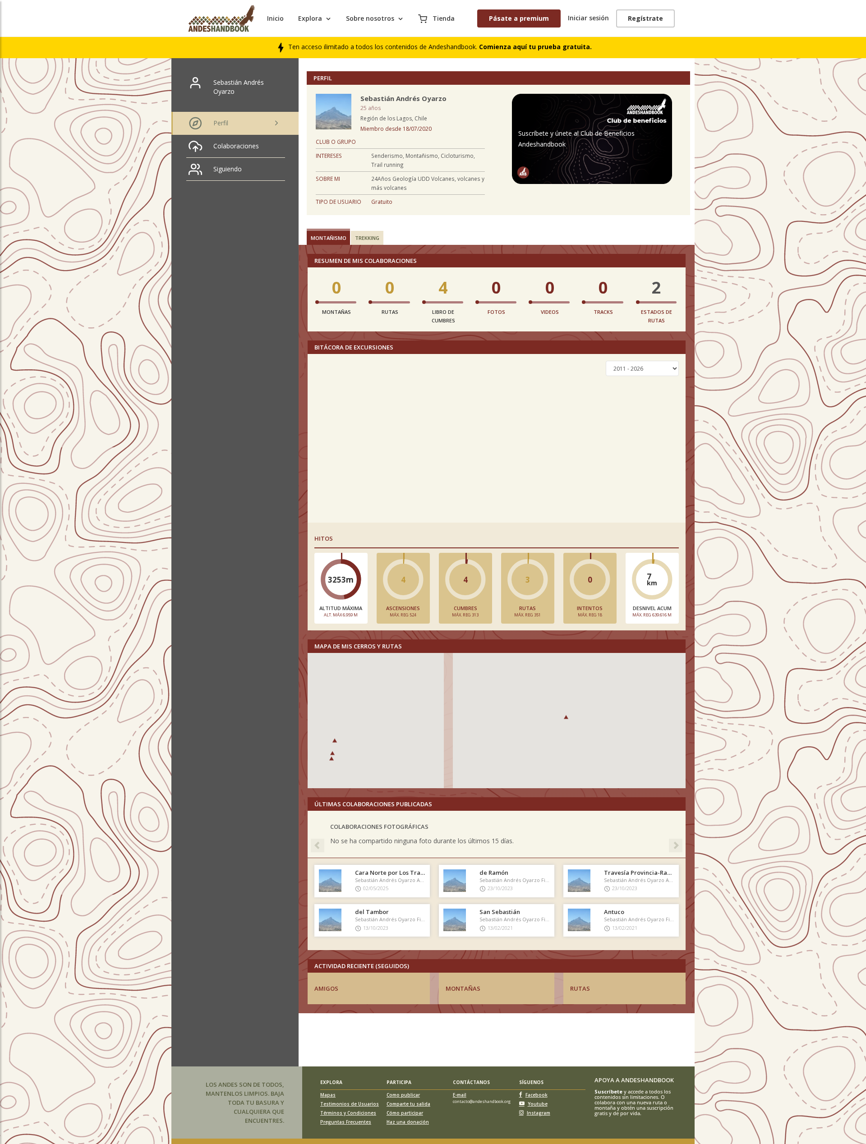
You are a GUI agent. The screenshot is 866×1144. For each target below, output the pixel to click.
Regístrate (645, 18)
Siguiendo (227, 169)
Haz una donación (408, 1122)
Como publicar (403, 1095)
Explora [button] (310, 18)
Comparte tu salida (408, 1104)
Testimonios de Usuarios (349, 1104)
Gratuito (381, 201)
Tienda (443, 18)
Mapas (328, 1095)
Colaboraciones (236, 146)
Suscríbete (608, 1091)
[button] (332, 753)
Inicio (275, 18)
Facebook (536, 1095)
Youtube (538, 1104)
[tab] (328, 237)
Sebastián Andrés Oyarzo (238, 87)
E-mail (459, 1095)
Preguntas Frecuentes (345, 1122)
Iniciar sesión (588, 18)
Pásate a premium (519, 18)
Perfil (220, 123)
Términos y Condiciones (348, 1113)
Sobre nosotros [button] (370, 18)
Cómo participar (405, 1113)
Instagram (538, 1113)
